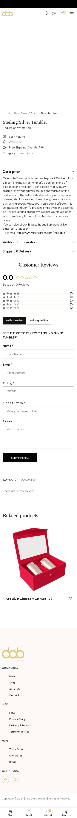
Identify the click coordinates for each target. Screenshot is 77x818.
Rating (8, 383)
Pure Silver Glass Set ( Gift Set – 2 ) (28, 599)
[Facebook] (5, 779)
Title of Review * (14, 403)
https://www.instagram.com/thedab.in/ (42, 233)
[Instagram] (15, 779)
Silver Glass (20, 113)
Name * (8, 345)
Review (8, 421)
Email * (8, 364)
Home (6, 113)
